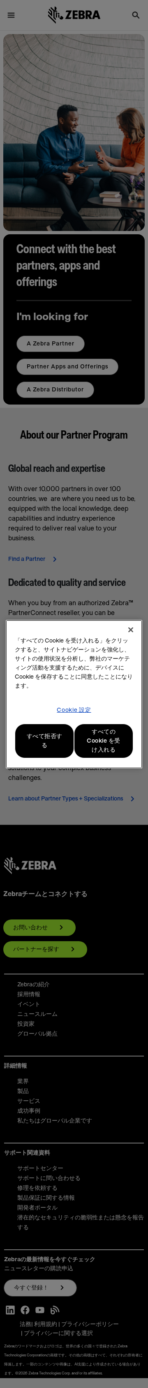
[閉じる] (131, 630)
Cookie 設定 (74, 710)
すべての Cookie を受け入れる (103, 741)
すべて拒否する (44, 741)
